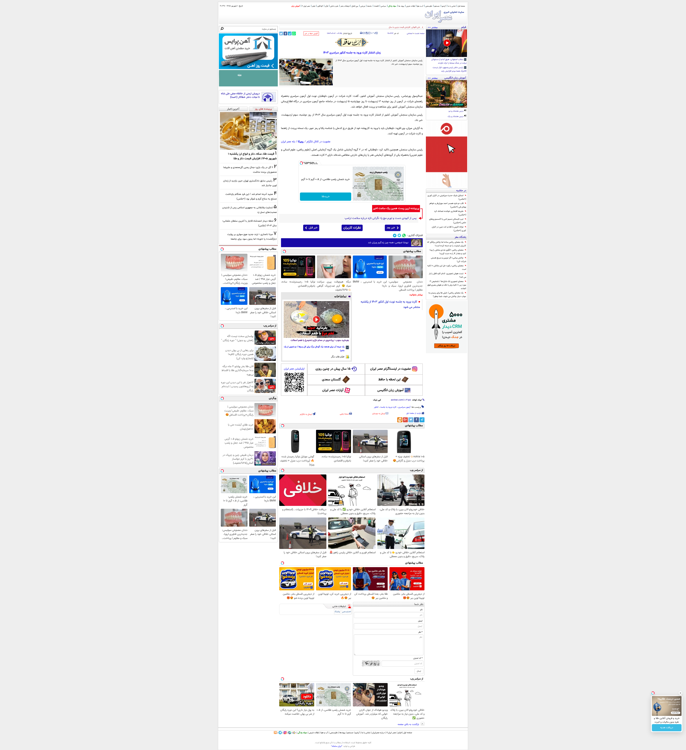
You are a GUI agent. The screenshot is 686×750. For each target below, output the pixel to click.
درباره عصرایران (378, 732)
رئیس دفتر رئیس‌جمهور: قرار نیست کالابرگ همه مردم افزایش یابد (450, 69)
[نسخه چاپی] (361, 33)
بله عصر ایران (288, 142)
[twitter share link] (281, 33)
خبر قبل (313, 228)
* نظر (420, 632)
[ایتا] (399, 419)
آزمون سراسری (404, 407)
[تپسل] (301, 163)
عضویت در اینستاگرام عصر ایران (390, 368)
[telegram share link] (290, 33)
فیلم (313, 6)
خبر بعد (391, 228)
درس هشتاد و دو (456, 111)
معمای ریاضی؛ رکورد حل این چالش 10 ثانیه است (446, 267)
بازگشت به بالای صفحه (409, 724)
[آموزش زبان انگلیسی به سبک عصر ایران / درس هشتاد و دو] (446, 94)
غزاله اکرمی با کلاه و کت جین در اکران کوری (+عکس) (449, 228)
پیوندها (342, 732)
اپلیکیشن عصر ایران (294, 369)
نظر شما (418, 604)
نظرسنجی (428, 6)
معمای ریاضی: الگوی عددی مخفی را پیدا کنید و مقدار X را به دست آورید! (448, 251)
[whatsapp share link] (294, 33)
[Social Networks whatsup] (404, 235)
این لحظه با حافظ (389, 379)
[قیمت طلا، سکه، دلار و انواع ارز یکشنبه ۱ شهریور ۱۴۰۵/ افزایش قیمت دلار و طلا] (248, 131)
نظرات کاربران (352, 227)
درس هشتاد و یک (456, 116)
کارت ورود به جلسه (388, 407)
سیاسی (383, 6)
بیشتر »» (433, 27)
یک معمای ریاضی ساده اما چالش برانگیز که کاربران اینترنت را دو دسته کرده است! (446, 244)
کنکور (376, 407)
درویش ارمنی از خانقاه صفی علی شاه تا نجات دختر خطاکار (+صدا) (240, 95)
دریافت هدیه (666, 728)
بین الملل (355, 6)
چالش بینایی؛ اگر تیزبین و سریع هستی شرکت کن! (448, 259)
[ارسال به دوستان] (364, 33)
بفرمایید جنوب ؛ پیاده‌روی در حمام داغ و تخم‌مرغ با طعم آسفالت (320, 340)
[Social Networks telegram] (395, 235)
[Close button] (680, 693)
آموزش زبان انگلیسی (390, 390)
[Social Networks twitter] (399, 235)
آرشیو (444, 6)
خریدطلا (326, 197)
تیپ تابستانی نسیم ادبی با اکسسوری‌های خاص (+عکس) (447, 221)
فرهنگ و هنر (344, 6)
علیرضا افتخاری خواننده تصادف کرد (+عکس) (450, 213)
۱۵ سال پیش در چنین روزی (333, 368)
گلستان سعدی (331, 379)
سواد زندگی (392, 6)
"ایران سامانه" (336, 746)
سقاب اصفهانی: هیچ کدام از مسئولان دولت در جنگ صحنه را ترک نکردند (449, 61)
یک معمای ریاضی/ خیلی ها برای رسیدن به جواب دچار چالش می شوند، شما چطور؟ (447, 294)
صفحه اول (461, 6)
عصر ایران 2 (306, 6)
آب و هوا (420, 6)
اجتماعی (410, 33)
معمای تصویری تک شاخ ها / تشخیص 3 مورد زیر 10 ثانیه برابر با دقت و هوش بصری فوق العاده (446, 285)
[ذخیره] (366, 33)
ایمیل (420, 620)
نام (421, 609)
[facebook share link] (285, 33)
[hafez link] (352, 42)
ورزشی (362, 6)
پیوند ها (401, 6)
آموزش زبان (295, 6)
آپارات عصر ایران (333, 390)
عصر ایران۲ (391, 732)
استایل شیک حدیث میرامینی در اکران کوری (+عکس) (446, 197)
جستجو (437, 6)
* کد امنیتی (417, 658)
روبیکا (301, 142)
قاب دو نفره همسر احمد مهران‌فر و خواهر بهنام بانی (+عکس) (447, 205)
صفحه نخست (419, 33)
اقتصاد (376, 6)
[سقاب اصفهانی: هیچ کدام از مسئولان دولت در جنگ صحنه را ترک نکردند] (446, 43)
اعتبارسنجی (346, 611)
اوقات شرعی (410, 6)
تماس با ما (452, 6)
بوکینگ (337, 611)
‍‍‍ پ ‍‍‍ (373, 33)
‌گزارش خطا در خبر (311, 33)
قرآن (326, 6)
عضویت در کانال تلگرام (318, 142)
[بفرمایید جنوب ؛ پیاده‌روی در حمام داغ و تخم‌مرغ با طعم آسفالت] (316, 319)
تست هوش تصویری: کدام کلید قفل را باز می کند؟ (447, 275)
